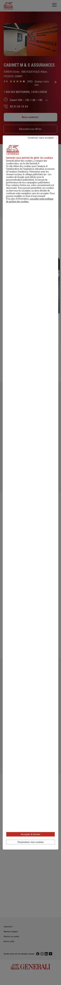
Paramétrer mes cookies (30, 842)
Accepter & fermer (30, 834)
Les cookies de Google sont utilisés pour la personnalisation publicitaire (28, 177)
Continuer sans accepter (41, 137)
